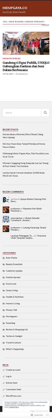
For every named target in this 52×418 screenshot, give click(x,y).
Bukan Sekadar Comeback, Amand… (25, 219)
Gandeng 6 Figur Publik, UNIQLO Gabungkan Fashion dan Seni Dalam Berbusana (26, 66)
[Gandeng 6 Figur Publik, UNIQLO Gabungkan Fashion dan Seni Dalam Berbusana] (26, 43)
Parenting (10, 323)
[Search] (45, 112)
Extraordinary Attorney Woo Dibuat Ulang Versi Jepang (23, 136)
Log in (9, 376)
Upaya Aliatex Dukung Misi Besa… (28, 200)
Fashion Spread (12, 58)
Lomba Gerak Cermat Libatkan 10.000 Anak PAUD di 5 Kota (24, 174)
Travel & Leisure (13, 342)
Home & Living (13, 303)
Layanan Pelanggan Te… (22, 235)
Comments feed (13, 389)
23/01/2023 (8, 74)
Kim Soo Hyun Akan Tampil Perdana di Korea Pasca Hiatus (24, 145)
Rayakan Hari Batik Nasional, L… (26, 209)
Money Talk (11, 310)
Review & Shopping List (17, 329)
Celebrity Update (14, 270)
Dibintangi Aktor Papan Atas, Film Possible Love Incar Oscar (26, 155)
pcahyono (15, 208)
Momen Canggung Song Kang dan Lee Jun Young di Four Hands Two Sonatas (25, 164)
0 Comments (22, 74)
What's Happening (15, 349)
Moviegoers (11, 316)
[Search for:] (26, 112)
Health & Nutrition (15, 296)
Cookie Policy (14, 407)
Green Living (12, 290)
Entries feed (11, 382)
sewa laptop (16, 218)
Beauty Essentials (14, 264)
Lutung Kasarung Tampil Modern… (28, 228)
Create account (13, 369)
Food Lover (11, 283)
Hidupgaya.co (15, 8)
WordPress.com (13, 395)
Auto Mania (11, 257)
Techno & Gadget (14, 336)
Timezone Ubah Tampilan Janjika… (28, 236)
